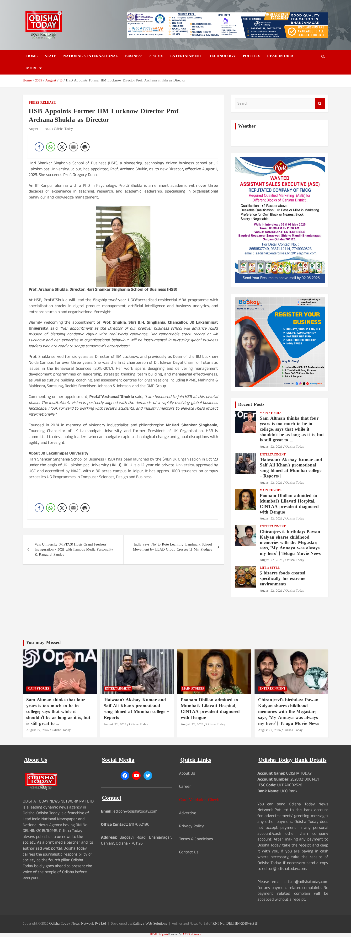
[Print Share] (85, 146)
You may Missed (43, 642)
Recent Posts (251, 404)
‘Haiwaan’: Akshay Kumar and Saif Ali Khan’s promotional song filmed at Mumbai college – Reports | (291, 468)
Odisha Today (63, 129)
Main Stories (271, 413)
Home (32, 56)
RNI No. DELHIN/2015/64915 (235, 923)
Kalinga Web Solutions (150, 923)
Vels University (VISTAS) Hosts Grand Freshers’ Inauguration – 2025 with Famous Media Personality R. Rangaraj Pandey (74, 549)
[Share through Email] (73, 146)
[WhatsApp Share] (50, 146)
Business (133, 56)
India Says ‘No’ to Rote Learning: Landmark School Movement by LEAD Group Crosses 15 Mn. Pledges (172, 547)
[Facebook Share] (39, 146)
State (50, 56)
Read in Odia (280, 56)
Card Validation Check (199, 800)
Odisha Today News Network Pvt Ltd (77, 923)
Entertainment (186, 56)
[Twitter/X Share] (62, 146)
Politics (251, 56)
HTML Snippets (159, 934)
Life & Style (270, 568)
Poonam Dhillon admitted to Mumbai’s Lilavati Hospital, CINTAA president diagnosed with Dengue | (289, 504)
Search (320, 103)
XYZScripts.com (192, 934)
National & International (90, 56)
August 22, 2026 (271, 446)
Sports (156, 56)
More (31, 68)
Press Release (42, 103)
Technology (222, 56)
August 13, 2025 (40, 129)
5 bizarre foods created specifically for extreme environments (282, 579)
